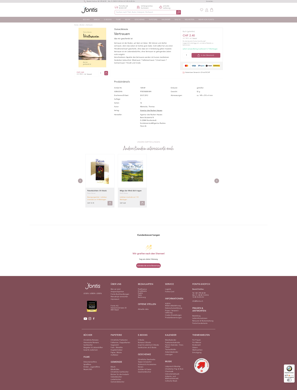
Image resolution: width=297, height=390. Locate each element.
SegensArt (115, 345)
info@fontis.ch (197, 301)
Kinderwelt (196, 345)
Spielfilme (87, 364)
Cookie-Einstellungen (173, 315)
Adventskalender (171, 352)
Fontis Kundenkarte (200, 323)
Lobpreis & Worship (172, 366)
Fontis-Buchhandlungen (120, 294)
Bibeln (97, 19)
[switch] (289, 380)
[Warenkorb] (211, 10)
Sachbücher (88, 345)
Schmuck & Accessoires (147, 364)
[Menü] (293, 365)
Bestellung (196, 316)
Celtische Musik (171, 381)
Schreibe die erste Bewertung (148, 266)
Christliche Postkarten (119, 340)
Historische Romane (91, 342)
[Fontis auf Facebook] (93, 319)
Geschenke (140, 19)
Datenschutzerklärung (173, 308)
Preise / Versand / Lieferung (172, 312)
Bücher (86, 19)
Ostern (195, 347)
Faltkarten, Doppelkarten (120, 342)
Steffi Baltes (124, 193)
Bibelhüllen (115, 369)
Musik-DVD (88, 369)
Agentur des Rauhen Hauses (151, 110)
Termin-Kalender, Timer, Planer (174, 346)
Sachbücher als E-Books (147, 347)
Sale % (177, 19)
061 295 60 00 (102, 1)
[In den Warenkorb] (106, 73)
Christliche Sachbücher (120, 372)
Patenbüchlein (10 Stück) (97, 191)
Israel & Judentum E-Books (148, 345)
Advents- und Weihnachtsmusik (171, 377)
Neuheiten (189, 19)
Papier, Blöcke (116, 352)
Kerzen (140, 367)
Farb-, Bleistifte (117, 347)
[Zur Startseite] (93, 287)
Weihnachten (197, 350)
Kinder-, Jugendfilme (92, 367)
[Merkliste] (201, 9)
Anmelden (209, 1)
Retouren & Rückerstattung (202, 321)
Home (76, 25)
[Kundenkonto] (206, 9)
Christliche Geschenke (146, 359)
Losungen (169, 354)
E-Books (108, 19)
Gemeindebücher (117, 382)
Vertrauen (89, 25)
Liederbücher (116, 379)
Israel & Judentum (91, 350)
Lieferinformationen (199, 318)
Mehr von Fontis (206, 19)
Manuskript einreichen (119, 296)
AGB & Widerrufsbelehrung (173, 305)
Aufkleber (114, 355)
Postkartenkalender (172, 342)
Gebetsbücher (116, 377)
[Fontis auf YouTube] (85, 319)
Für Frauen (196, 340)
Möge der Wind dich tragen (131, 191)
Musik (127, 19)
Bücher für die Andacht (120, 374)
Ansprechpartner (117, 291)
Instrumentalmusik (172, 374)
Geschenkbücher (144, 372)
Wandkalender (170, 340)
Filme (118, 19)
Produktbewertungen (173, 317)
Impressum (115, 299)
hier (195, 43)
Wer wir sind (115, 289)
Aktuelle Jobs (143, 309)
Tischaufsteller (170, 349)
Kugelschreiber (117, 350)
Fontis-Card (169, 291)
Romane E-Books (144, 342)
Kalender (166, 19)
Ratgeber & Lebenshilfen (93, 347)
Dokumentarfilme (90, 362)
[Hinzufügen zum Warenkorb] (110, 203)
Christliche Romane (91, 340)
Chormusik (169, 371)
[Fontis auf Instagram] (89, 319)
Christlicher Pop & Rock (174, 369)
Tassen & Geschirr (145, 362)
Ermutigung (197, 352)
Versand (89, 74)
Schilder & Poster (144, 369)
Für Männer (196, 342)
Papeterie (153, 19)
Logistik (168, 289)
